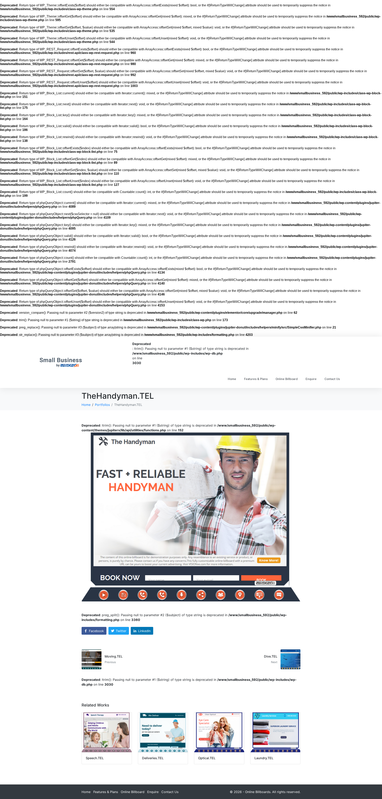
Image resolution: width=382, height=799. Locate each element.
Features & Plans (256, 379)
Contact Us (332, 379)
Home (232, 379)
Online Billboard (287, 379)
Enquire (311, 379)
